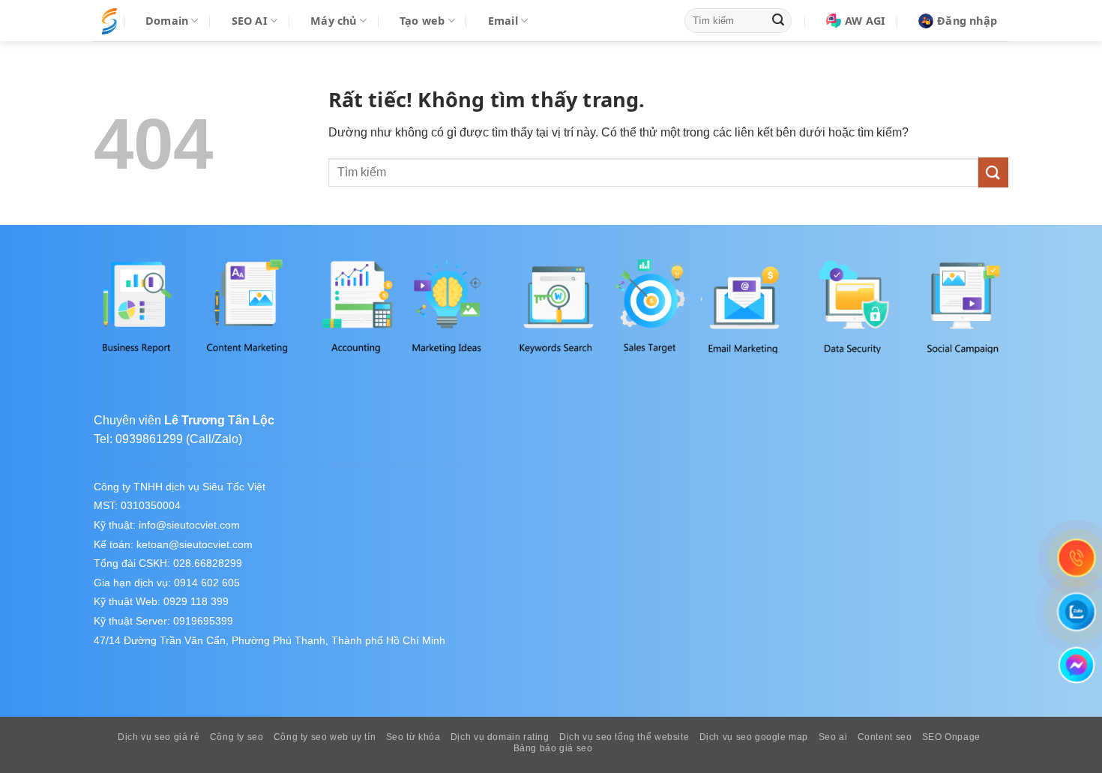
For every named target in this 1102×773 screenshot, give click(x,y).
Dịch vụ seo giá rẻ (158, 737)
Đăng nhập (967, 20)
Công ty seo (237, 737)
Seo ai (833, 737)
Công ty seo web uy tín (325, 737)
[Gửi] (778, 21)
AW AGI (865, 20)
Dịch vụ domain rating (500, 737)
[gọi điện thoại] (1076, 558)
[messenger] (1076, 665)
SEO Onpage (951, 737)
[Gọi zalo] (1077, 611)
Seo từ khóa (413, 737)
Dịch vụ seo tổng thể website (624, 737)
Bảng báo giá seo (553, 748)
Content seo (885, 737)
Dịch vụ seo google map (753, 737)
